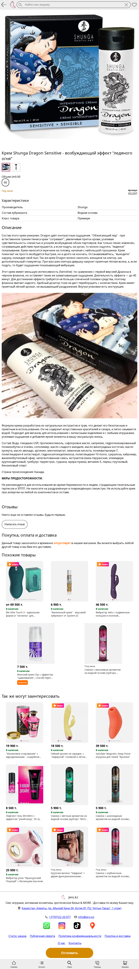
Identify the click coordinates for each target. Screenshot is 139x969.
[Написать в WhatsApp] (46, 925)
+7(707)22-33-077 (60, 917)
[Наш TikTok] (77, 925)
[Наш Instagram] (61, 925)
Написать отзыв (15, 524)
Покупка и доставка (118, 936)
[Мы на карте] (92, 925)
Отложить (69, 953)
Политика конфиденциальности (79, 936)
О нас (61, 943)
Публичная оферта (42, 936)
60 (5, 182)
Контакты (75, 943)
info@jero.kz (86, 917)
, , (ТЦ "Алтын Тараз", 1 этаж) (71, 908)
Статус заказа (17, 936)
